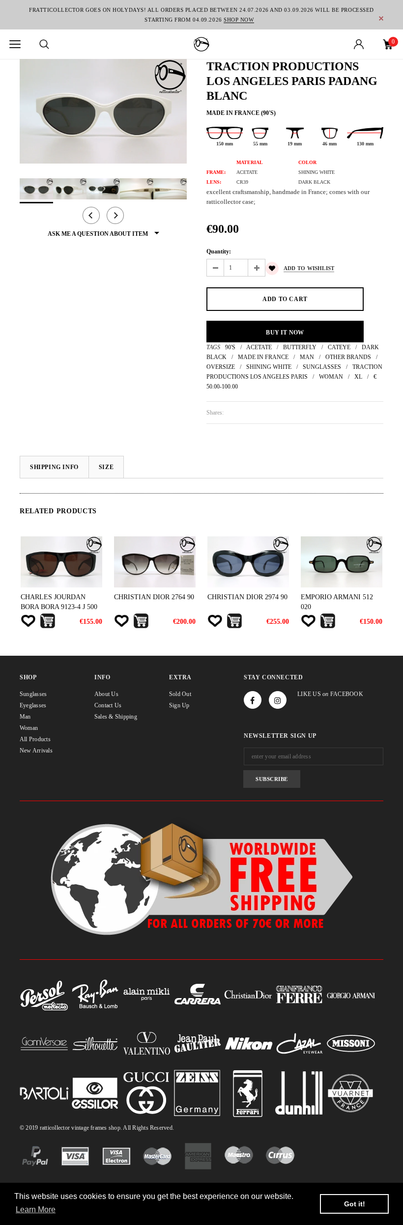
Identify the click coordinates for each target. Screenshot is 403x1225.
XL (358, 376)
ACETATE (259, 347)
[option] (103, 111)
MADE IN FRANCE (263, 357)
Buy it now (285, 332)
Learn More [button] (36, 1209)
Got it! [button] (354, 1204)
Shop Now (239, 20)
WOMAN (331, 376)
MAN (307, 357)
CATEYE (339, 347)
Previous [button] (91, 215)
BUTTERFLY (300, 347)
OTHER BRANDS (348, 357)
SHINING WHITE (268, 366)
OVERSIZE (220, 366)
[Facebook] (252, 700)
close (381, 18)
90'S (230, 347)
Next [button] (115, 215)
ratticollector (55, 1127)
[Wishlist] (28, 620)
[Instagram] (278, 700)
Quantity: (218, 251)
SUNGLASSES (322, 366)
